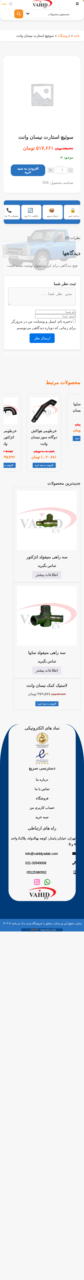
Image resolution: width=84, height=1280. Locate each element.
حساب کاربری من (42, 807)
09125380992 (36, 872)
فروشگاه (64, 36)
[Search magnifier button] (18, 13)
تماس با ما (42, 789)
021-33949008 (35, 863)
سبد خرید (42, 817)
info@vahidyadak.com (41, 853)
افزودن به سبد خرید (28, 170)
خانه (77, 36)
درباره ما (42, 779)
